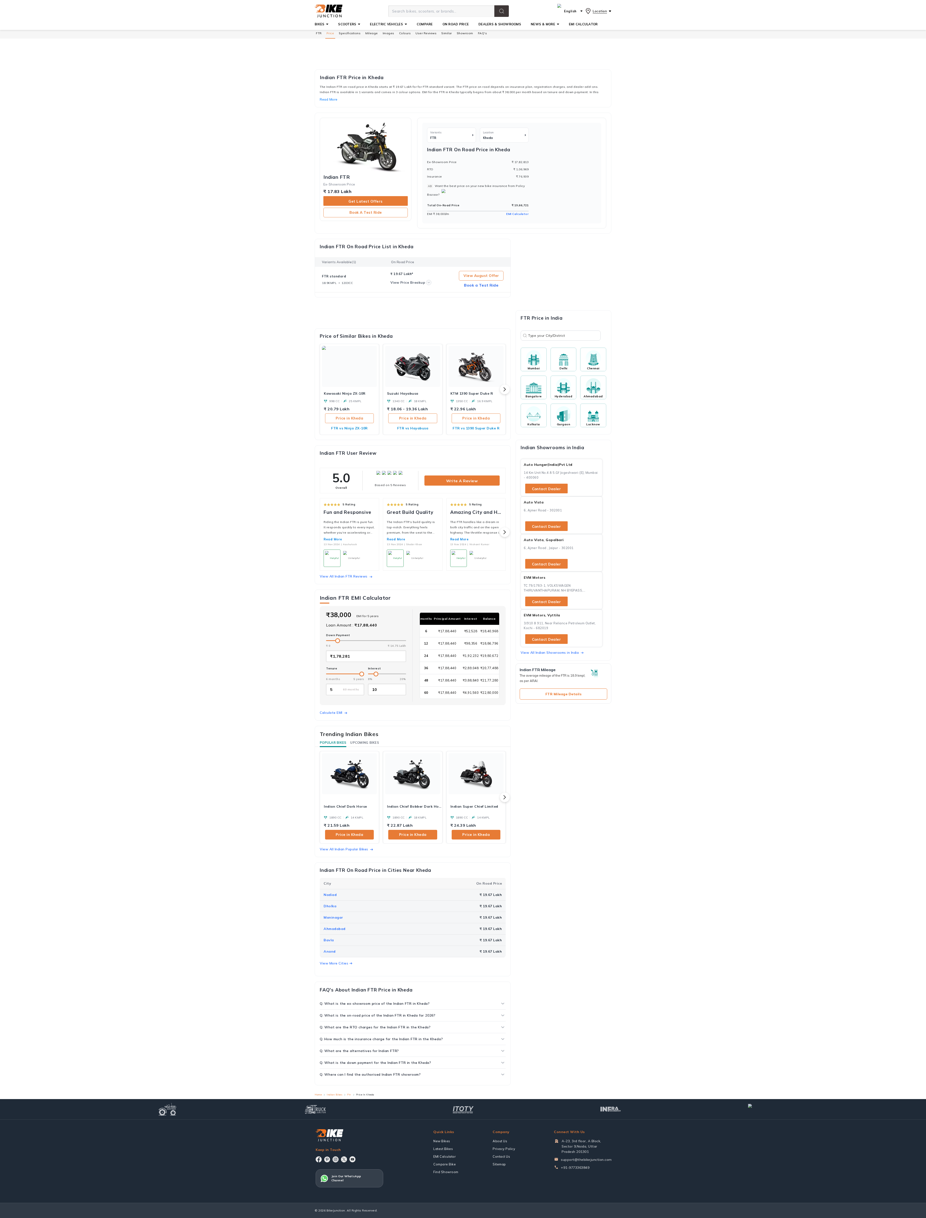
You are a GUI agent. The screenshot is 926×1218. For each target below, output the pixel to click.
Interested (463, 630)
